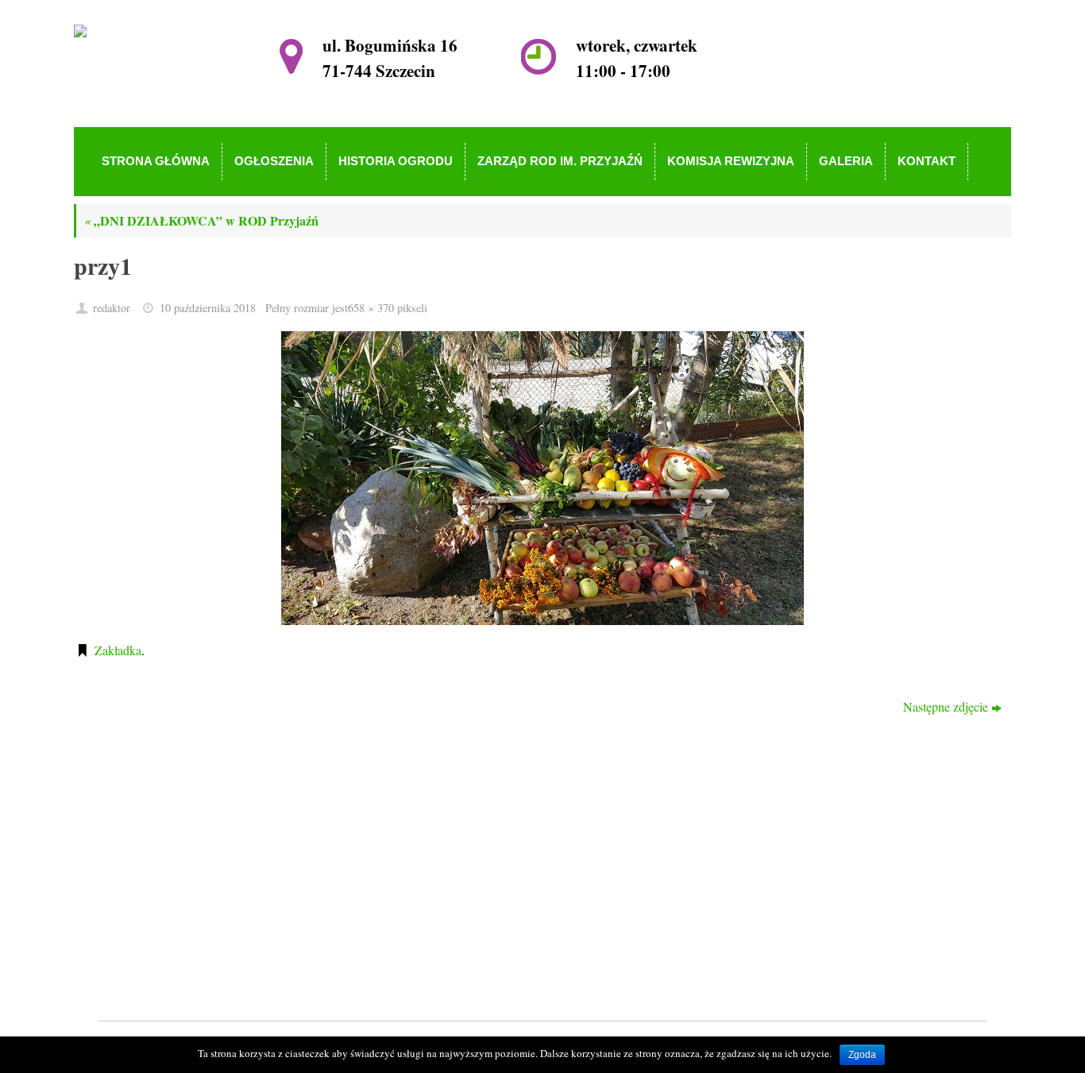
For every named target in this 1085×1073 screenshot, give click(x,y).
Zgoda (862, 1054)
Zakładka (118, 650)
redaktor (111, 307)
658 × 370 (371, 307)
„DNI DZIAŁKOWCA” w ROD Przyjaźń (201, 220)
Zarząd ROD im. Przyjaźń (504, 889)
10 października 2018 (208, 307)
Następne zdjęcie (945, 706)
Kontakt (459, 957)
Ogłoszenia (467, 843)
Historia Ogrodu (480, 866)
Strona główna (475, 820)
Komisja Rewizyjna (489, 912)
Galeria (457, 934)
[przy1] (542, 478)
